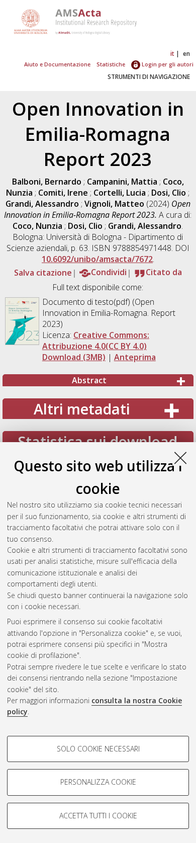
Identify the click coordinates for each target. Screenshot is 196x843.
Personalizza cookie (98, 782)
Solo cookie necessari (98, 748)
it (172, 53)
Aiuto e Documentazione (57, 64)
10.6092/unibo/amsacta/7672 (97, 259)
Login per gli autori (166, 64)
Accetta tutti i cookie (98, 815)
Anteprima (135, 357)
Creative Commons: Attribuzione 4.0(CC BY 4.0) (95, 340)
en (186, 53)
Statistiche (110, 64)
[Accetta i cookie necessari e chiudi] (180, 458)
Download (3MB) (74, 357)
